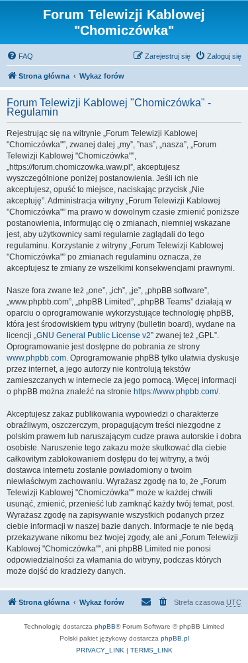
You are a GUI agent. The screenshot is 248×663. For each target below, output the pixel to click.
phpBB (105, 626)
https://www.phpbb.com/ (176, 391)
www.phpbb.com (36, 358)
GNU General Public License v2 (93, 335)
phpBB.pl (175, 638)
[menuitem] (20, 56)
